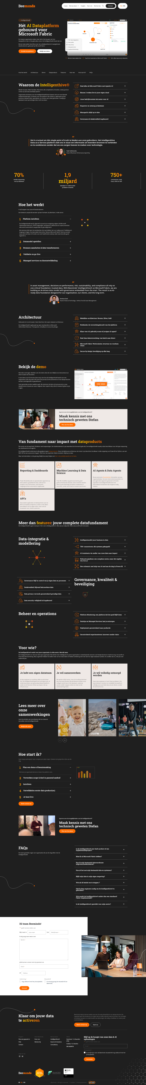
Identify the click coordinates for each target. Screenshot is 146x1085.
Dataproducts (53, 72)
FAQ (20, 1042)
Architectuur (34, 72)
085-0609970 (70, 1046)
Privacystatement (81, 1082)
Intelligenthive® (55, 1039)
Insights (83, 6)
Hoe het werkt (23, 72)
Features (63, 72)
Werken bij (97, 6)
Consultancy (54, 1044)
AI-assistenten (107, 477)
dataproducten (53, 451)
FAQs (91, 72)
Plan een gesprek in (24, 1039)
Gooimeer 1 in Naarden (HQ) (73, 1040)
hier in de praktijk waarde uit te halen (65, 456)
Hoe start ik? (82, 72)
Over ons (89, 6)
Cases (66, 6)
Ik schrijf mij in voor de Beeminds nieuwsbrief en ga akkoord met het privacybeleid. (105, 1053)
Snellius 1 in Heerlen (72, 1044)
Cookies (72, 1082)
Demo (43, 72)
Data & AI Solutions (56, 1042)
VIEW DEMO (100, 384)
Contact (21, 1044)
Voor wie (72, 72)
